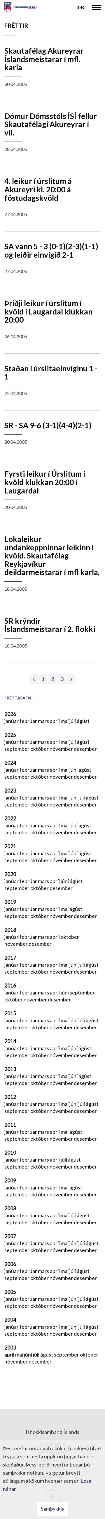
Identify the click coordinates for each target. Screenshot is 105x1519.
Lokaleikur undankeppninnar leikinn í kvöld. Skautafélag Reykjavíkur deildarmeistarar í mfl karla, (51, 555)
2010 (10, 1152)
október (40, 749)
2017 (10, 957)
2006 (10, 1264)
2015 (10, 1013)
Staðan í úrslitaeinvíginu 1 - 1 (50, 372)
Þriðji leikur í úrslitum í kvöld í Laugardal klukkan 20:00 (48, 311)
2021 (10, 846)
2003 (10, 1347)
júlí (73, 721)
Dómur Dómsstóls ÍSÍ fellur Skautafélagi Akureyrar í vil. (50, 124)
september (17, 749)
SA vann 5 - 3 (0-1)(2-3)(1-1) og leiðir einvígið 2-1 (51, 250)
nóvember (62, 749)
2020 (10, 874)
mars (44, 721)
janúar (12, 721)
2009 (10, 1180)
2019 (10, 902)
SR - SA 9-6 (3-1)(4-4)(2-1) (48, 425)
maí (65, 721)
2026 (10, 714)
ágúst (83, 721)
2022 (10, 818)
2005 (10, 1292)
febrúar (29, 721)
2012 (10, 1097)
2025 (10, 735)
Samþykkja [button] (52, 1509)
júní (73, 769)
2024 (10, 763)
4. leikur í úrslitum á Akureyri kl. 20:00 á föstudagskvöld (38, 189)
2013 (10, 1069)
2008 (10, 1208)
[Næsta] (71, 679)
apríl (55, 721)
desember (85, 749)
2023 (10, 790)
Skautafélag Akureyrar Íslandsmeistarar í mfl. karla (43, 59)
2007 (10, 1236)
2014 (10, 1041)
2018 (10, 930)
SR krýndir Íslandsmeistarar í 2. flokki (49, 625)
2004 (10, 1320)
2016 (10, 985)
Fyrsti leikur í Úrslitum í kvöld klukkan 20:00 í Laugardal (44, 482)
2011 (10, 1125)
